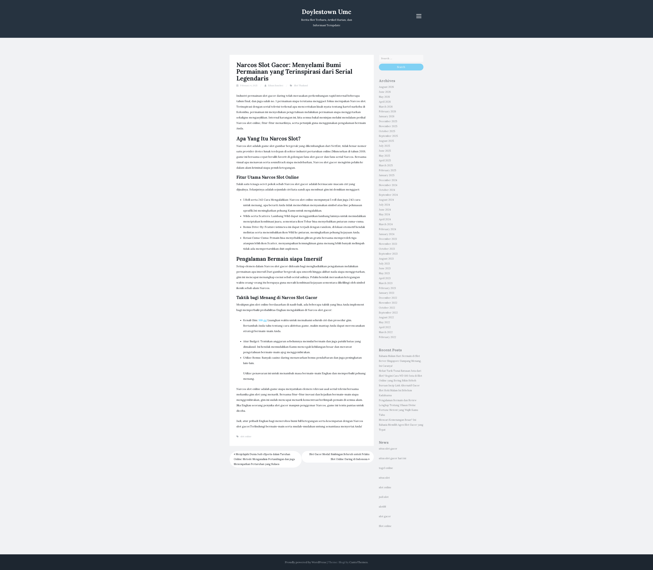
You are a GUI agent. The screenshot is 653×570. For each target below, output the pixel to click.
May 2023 (384, 273)
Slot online (385, 526)
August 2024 (386, 199)
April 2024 (385, 219)
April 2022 (385, 327)
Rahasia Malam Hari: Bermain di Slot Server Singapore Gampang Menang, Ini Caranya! (400, 361)
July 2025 (384, 145)
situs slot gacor (388, 448)
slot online (245, 436)
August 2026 (386, 87)
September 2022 (388, 312)
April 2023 (385, 278)
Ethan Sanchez (275, 85)
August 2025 (386, 140)
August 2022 (386, 317)
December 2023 (388, 238)
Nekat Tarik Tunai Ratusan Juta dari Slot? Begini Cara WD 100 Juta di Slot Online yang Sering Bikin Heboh (400, 375)
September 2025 (388, 136)
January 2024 (386, 234)
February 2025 (387, 170)
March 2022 (386, 332)
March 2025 (386, 165)
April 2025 (385, 160)
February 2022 (387, 337)
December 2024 (388, 180)
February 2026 (387, 111)
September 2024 (388, 194)
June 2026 (385, 91)
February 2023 (387, 288)
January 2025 (387, 175)
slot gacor (385, 516)
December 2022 (388, 297)
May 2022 (384, 322)
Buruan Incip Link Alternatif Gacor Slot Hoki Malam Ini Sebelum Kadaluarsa (399, 390)
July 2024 (384, 204)
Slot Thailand (301, 85)
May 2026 (384, 96)
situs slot (384, 477)
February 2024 (387, 229)
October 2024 (387, 189)
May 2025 (384, 155)
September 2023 (388, 253)
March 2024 (386, 224)
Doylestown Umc (326, 12)
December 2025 (388, 121)
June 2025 (385, 150)
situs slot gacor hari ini (392, 458)
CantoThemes (358, 562)
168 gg (262, 320)
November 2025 (388, 126)
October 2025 (387, 131)
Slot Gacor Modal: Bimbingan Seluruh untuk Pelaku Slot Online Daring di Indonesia (339, 457)
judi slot (384, 497)
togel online (386, 468)
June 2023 (385, 268)
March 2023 (385, 283)
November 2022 (388, 302)
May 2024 (384, 214)
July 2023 (384, 263)
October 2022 (387, 307)
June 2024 (385, 209)
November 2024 (388, 185)
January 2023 (386, 292)
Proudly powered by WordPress (305, 562)
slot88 (382, 506)
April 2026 (385, 101)
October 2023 (387, 248)
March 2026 (386, 106)
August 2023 (386, 258)
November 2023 (388, 243)
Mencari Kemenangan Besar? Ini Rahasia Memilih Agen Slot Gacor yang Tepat (401, 424)
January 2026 (386, 116)
